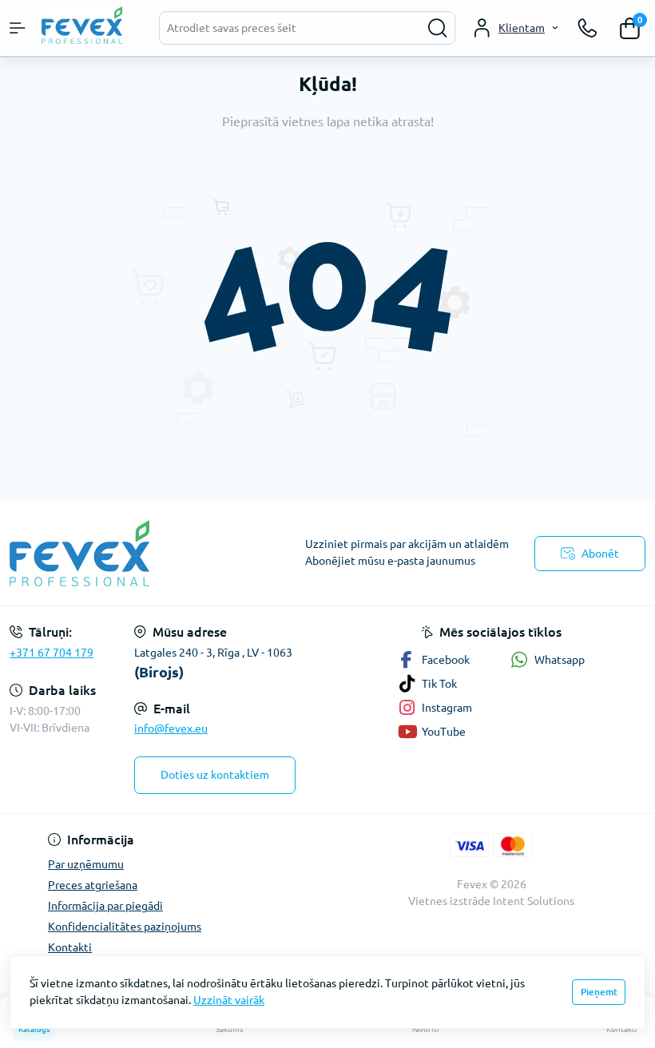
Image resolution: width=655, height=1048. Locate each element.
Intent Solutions (533, 901)
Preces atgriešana (92, 885)
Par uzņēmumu (86, 864)
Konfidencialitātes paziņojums (124, 926)
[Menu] (18, 28)
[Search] (437, 28)
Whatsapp (559, 659)
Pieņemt (599, 991)
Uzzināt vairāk (228, 1000)
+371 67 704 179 (51, 652)
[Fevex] (109, 553)
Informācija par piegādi (105, 905)
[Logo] (86, 25)
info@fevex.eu (171, 728)
